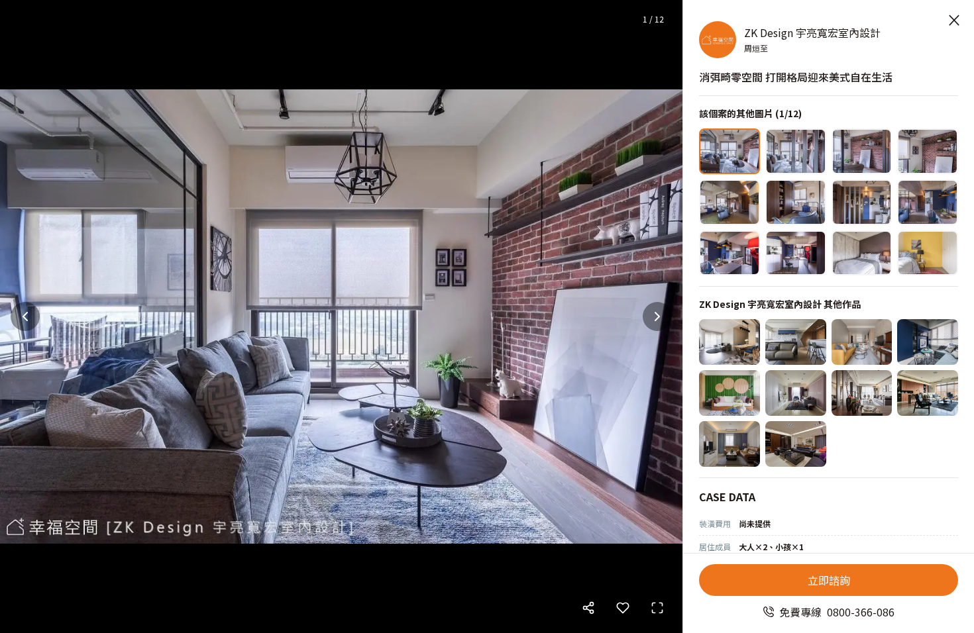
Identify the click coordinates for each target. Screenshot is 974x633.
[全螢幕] (657, 607)
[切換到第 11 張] (862, 253)
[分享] (588, 607)
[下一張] (657, 316)
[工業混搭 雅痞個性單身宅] (927, 342)
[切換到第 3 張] (862, 151)
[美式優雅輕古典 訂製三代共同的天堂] (729, 444)
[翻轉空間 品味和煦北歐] (862, 342)
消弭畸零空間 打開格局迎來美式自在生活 (796, 77)
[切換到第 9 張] (729, 253)
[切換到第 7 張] (862, 202)
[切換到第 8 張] (927, 202)
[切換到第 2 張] (795, 151)
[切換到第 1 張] (729, 151)
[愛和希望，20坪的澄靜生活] (729, 342)
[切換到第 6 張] (795, 202)
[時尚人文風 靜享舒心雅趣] (927, 393)
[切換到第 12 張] (927, 253)
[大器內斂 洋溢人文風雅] (795, 444)
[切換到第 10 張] (795, 253)
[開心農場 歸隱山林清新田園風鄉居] (729, 393)
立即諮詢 (829, 580)
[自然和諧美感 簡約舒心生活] (862, 393)
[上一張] (25, 316)
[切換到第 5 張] (729, 202)
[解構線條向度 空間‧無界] (795, 342)
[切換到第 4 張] (927, 151)
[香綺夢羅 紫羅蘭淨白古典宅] (795, 393)
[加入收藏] (622, 607)
